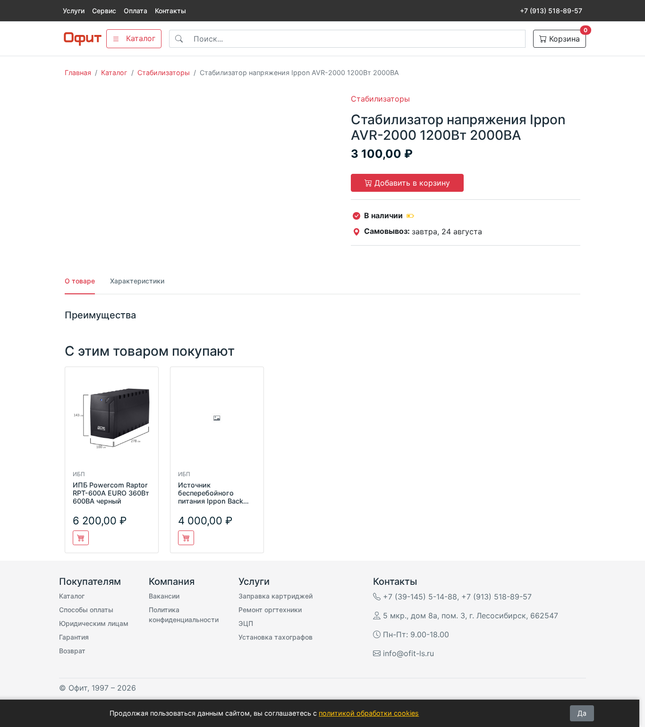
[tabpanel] (322, 315)
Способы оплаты (86, 610)
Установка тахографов (275, 637)
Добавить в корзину (411, 183)
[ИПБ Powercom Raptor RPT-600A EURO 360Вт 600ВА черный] (112, 422)
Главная (78, 72)
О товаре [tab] (80, 281)
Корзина (566, 36)
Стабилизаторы (163, 72)
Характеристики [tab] (137, 281)
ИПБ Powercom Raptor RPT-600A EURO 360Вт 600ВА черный (111, 493)
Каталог (114, 72)
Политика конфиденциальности (184, 615)
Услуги (74, 11)
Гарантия (74, 637)
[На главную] (82, 39)
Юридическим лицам (93, 623)
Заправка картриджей (275, 596)
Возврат (72, 651)
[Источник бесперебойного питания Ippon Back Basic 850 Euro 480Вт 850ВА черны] (217, 422)
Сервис (104, 11)
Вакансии (164, 596)
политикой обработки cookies (369, 713)
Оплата (135, 11)
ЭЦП (245, 623)
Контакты (170, 11)
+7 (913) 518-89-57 (551, 11)
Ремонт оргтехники (270, 610)
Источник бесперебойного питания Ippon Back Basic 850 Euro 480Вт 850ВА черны (214, 501)
